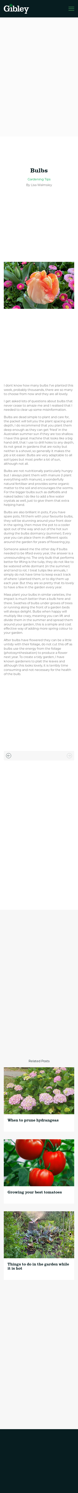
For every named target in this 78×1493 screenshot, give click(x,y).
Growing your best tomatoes (35, 1192)
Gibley (16, 9)
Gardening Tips (39, 179)
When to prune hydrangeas (33, 1120)
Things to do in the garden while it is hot (38, 1266)
